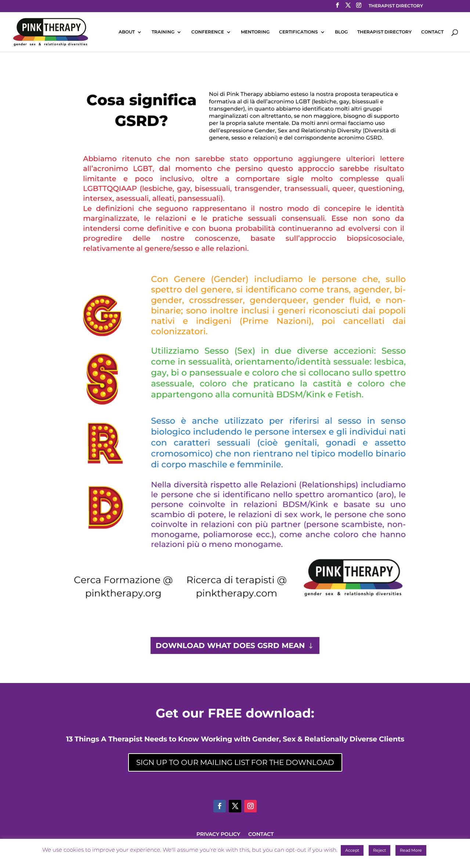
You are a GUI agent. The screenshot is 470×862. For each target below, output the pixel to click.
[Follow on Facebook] (219, 806)
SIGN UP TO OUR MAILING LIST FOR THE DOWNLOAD (235, 762)
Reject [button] (379, 850)
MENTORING (255, 32)
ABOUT (127, 32)
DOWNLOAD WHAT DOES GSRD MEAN (230, 645)
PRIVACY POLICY (218, 834)
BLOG (341, 32)
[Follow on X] (235, 806)
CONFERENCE (207, 32)
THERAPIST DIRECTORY (396, 6)
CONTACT (432, 32)
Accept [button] (352, 850)
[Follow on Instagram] (250, 806)
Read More (411, 850)
